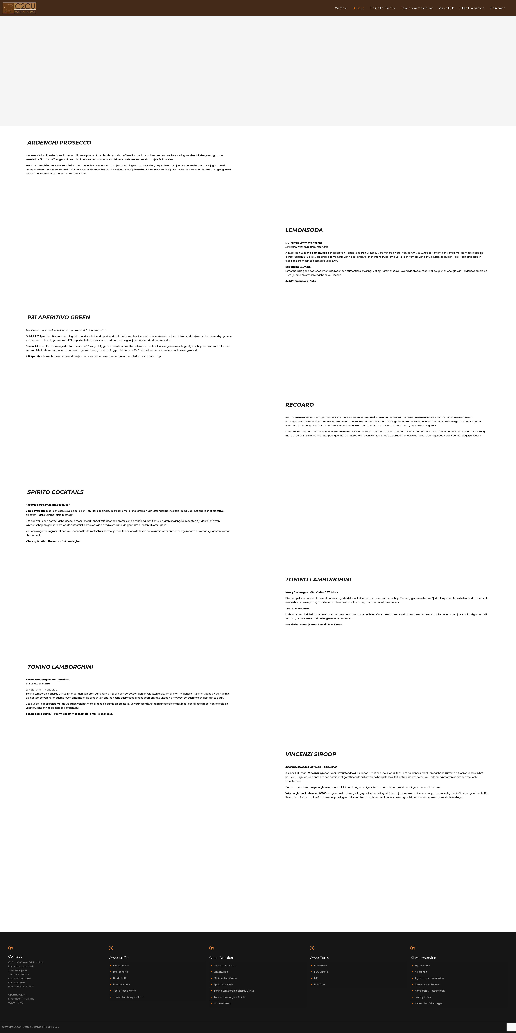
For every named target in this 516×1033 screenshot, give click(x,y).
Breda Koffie (120, 978)
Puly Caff (319, 984)
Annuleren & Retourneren (430, 990)
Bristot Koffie (121, 971)
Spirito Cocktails (223, 984)
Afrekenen (421, 971)
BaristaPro (320, 965)
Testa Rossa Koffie (124, 990)
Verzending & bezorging (429, 1003)
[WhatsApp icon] (497, 1027)
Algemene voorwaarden (429, 978)
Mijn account (422, 965)
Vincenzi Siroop (223, 1003)
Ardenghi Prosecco (225, 965)
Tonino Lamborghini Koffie (128, 997)
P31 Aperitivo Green (225, 978)
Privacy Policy (423, 997)
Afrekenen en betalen (427, 984)
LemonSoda (221, 971)
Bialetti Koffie (121, 965)
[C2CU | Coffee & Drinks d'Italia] (19, 8)
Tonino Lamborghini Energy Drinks (234, 990)
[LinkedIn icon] (502, 1027)
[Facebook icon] (499, 1027)
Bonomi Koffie (121, 984)
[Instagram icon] (505, 1027)
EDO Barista (321, 971)
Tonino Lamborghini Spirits (230, 997)
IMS (316, 978)
